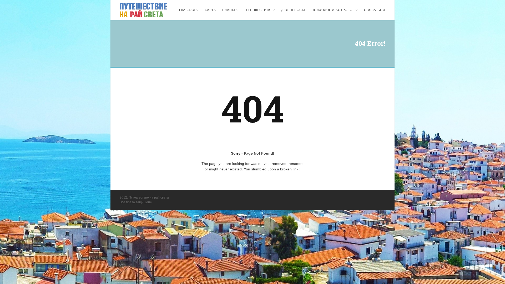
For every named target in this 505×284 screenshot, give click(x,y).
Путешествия (258, 10)
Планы (228, 10)
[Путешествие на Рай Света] (143, 10)
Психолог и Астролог (333, 10)
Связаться (374, 10)
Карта (210, 10)
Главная (187, 10)
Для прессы (293, 10)
